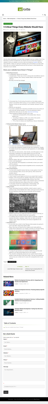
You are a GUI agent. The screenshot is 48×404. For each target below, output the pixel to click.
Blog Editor (7, 29)
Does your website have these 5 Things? (14, 327)
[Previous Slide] (43, 1)
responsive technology (32, 111)
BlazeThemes (37, 399)
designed (35, 62)
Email (5, 346)
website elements (12, 261)
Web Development (8, 23)
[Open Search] (42, 14)
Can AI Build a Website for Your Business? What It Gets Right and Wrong (24, 1)
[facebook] (22, 5)
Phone (6, 359)
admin (17, 283)
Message (6, 366)
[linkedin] (24, 5)
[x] (26, 5)
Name (5, 339)
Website (6, 353)
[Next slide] (45, 1)
